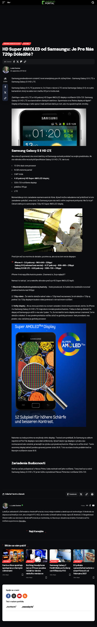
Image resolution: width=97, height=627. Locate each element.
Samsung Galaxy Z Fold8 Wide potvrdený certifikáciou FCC (60, 568)
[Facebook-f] (8, 596)
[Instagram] (13, 596)
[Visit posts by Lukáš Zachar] (5, 69)
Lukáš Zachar (15, 68)
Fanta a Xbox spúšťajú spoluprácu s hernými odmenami (12, 568)
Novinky (26, 43)
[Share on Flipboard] (21, 62)
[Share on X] (17, 62)
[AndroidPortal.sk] (48, 2)
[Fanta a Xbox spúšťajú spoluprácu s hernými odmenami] (13, 555)
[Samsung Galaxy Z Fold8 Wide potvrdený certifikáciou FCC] (60, 555)
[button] (4, 2)
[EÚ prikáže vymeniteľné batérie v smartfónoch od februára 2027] (84, 555)
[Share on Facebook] (14, 62)
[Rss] (25, 596)
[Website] (87, 506)
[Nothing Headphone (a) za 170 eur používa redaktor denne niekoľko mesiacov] (36, 555)
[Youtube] (19, 596)
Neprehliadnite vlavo (12, 43)
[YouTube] (93, 506)
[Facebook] (90, 506)
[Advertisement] (48, 22)
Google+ (22, 521)
